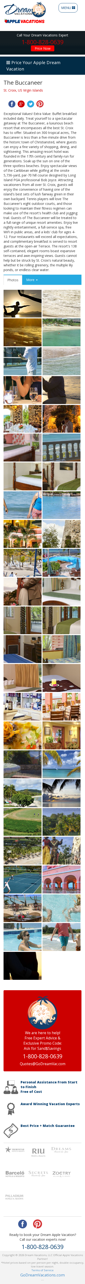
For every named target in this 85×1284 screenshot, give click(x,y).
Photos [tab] (12, 280)
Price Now (43, 48)
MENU (69, 9)
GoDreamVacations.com (42, 1275)
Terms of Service (42, 1270)
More (30, 279)
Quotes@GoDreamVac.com (42, 1063)
